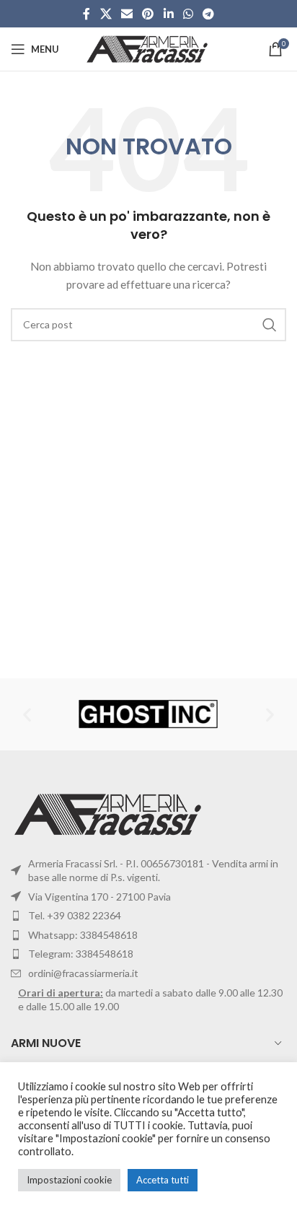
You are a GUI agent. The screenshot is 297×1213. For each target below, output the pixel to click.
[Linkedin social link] (168, 14)
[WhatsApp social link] (188, 14)
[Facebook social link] (86, 14)
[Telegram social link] (208, 14)
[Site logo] (148, 48)
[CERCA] (269, 324)
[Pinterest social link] (148, 14)
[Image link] (110, 813)
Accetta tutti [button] (162, 1180)
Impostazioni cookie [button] (69, 1180)
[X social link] (105, 14)
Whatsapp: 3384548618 (83, 935)
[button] (27, 714)
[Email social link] (126, 14)
